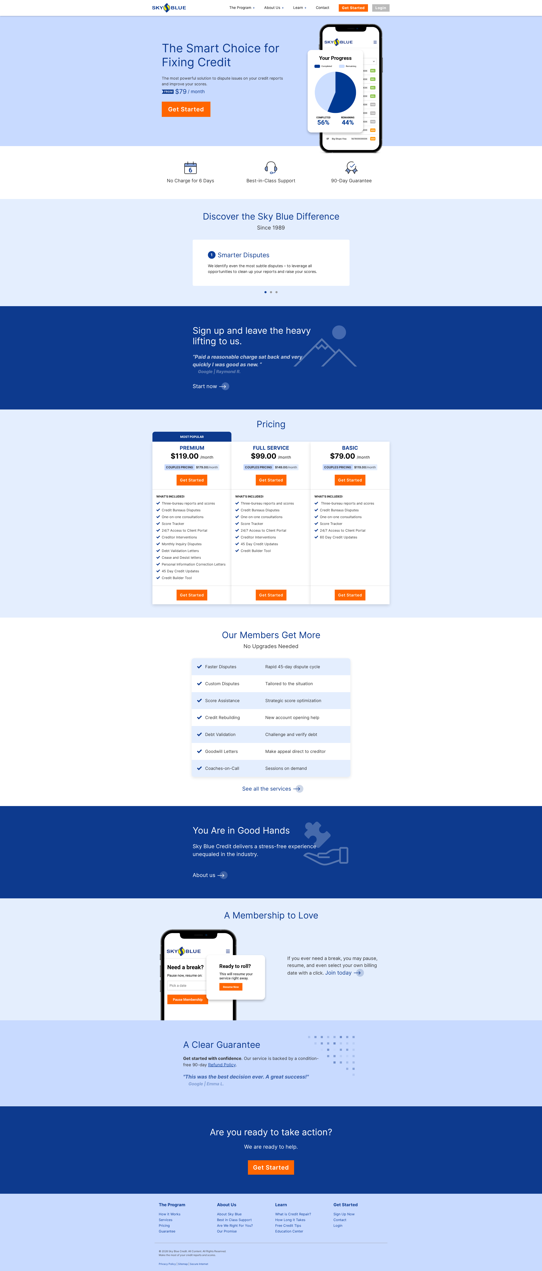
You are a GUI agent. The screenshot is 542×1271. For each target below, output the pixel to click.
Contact (322, 8)
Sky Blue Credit (169, 8)
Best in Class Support (234, 1220)
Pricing (164, 1225)
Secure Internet (199, 1263)
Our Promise (227, 1231)
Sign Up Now (344, 1214)
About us (204, 875)
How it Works (169, 1214)
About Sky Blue (229, 1214)
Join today (338, 973)
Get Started (353, 8)
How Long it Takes (290, 1220)
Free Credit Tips (288, 1225)
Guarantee (167, 1231)
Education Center (289, 1231)
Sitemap (183, 1263)
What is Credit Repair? (293, 1214)
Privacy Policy (167, 1263)
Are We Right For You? (235, 1225)
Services (165, 1220)
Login (380, 8)
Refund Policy (222, 1065)
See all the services (266, 789)
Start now (205, 386)
